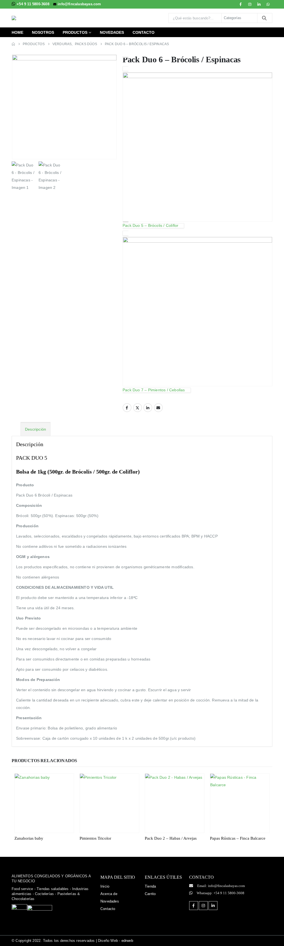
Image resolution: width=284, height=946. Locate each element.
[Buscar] (264, 18)
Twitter (137, 407)
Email (158, 407)
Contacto (143, 32)
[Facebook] (240, 4)
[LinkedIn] (259, 4)
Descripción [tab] (35, 429)
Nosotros (43, 32)
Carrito (150, 894)
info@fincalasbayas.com (79, 4)
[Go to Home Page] (13, 44)
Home (17, 32)
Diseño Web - (115, 941)
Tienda (150, 886)
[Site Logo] (46, 18)
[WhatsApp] (268, 4)
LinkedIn (147, 407)
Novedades (112, 32)
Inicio (104, 886)
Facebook (127, 407)
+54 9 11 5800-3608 (33, 4)
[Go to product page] (44, 803)
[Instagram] (250, 4)
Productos (75, 32)
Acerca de (108, 894)
